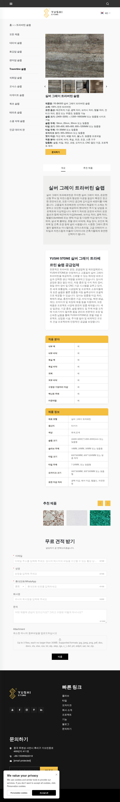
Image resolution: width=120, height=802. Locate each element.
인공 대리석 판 (17, 129)
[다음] (106, 86)
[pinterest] (34, 710)
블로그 (65, 724)
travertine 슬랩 (18, 69)
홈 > (12, 25)
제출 (60, 656)
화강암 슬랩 (16, 51)
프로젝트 (67, 714)
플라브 (65, 695)
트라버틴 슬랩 (23, 25)
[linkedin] (41, 710)
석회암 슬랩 (16, 78)
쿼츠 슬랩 (14, 104)
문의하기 (56, 151)
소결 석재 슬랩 (17, 121)
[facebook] (20, 710)
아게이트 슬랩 (17, 95)
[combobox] (19, 586)
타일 (64, 700)
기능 (64, 719)
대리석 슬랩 (16, 43)
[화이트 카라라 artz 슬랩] (76, 518)
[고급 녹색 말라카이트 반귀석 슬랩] (100, 518)
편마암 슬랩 (16, 60)
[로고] (53, 12)
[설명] (20, 693)
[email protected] (22, 760)
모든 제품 (14, 34)
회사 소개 (67, 710)
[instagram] (27, 710)
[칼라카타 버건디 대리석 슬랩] (53, 518)
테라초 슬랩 (16, 112)
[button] (100, 503)
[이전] (45, 86)
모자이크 (67, 705)
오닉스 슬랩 (16, 86)
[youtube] (12, 710)
